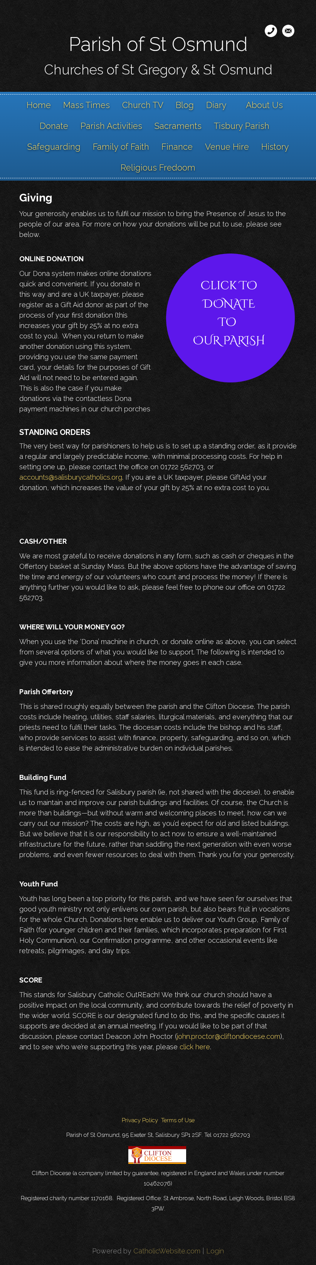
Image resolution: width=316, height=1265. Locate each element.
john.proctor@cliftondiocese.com (228, 1036)
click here (195, 1047)
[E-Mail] (288, 31)
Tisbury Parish (241, 126)
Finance (177, 147)
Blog (185, 105)
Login (215, 1251)
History (275, 147)
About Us (264, 105)
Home (39, 105)
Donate (54, 126)
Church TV (142, 105)
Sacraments (178, 126)
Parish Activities (111, 126)
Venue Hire (227, 147)
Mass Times (86, 105)
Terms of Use (178, 1120)
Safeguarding (54, 147)
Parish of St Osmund (158, 44)
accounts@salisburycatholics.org (70, 477)
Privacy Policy (140, 1120)
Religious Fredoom (158, 167)
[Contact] (271, 31)
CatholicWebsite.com (166, 1251)
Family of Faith (121, 147)
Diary (216, 105)
